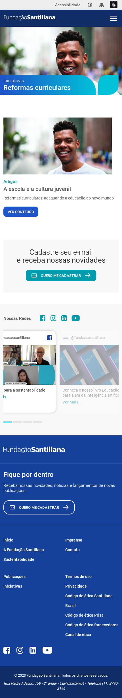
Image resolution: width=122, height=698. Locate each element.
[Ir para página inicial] (63, 17)
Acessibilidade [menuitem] (68, 5)
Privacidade (76, 586)
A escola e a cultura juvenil (37, 189)
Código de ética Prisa (84, 615)
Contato (72, 549)
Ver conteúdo (21, 212)
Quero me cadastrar (61, 275)
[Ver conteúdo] (57, 146)
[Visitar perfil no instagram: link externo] (53, 318)
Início (8, 540)
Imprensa (73, 540)
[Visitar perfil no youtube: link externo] (75, 318)
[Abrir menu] (113, 18)
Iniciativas (12, 586)
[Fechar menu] (113, 8)
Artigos (10, 181)
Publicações (14, 576)
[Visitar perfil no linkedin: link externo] (64, 318)
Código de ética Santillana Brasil (89, 601)
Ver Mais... (72, 402)
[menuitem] (90, 5)
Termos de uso (78, 576)
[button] (7, 422)
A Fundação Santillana (23, 549)
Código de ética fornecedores (91, 625)
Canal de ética (78, 634)
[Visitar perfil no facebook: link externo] (42, 318)
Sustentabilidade (18, 559)
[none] (90, 5)
